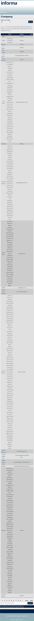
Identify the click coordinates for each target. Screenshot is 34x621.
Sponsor (3, 34)
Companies (17, 606)
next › (27, 600)
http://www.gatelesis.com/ (22, 102)
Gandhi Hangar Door (3, 456)
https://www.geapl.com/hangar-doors (22, 462)
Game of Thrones (22, 372)
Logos (11, 606)
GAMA (3, 287)
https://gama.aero (22, 287)
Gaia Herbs (3, 143)
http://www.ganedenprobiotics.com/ (22, 466)
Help (22, 606)
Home (2, 606)
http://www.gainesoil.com (21, 182)
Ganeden (3, 466)
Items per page (5, 20)
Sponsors (24, 616)
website (22, 59)
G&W (3, 36)
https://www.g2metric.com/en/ (22, 55)
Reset (30, 22)
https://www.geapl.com (22, 451)
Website (22, 36)
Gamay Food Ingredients (3, 291)
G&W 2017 (3, 44)
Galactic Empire (21, 253)
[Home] (9, 3)
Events (6, 606)
